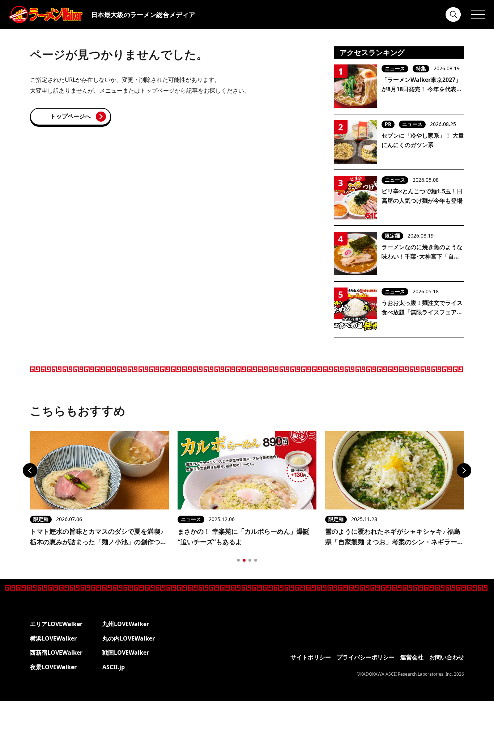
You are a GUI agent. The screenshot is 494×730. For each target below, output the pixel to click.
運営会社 (411, 657)
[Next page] (464, 470)
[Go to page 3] (249, 560)
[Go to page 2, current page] (244, 560)
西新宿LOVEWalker (56, 652)
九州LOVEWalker (125, 624)
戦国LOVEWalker (125, 652)
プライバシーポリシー (366, 657)
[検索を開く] (453, 14)
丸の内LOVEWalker (128, 638)
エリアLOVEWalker (56, 624)
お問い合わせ (446, 657)
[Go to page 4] (255, 560)
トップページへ (70, 116)
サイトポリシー (310, 657)
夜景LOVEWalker (53, 667)
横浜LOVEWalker (53, 638)
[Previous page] (30, 470)
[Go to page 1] (238, 560)
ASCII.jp (113, 667)
